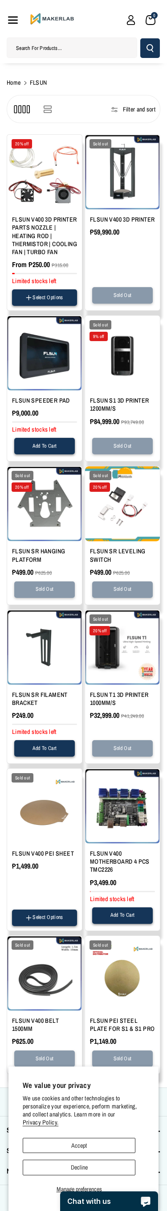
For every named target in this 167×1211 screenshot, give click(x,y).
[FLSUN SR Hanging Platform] (44, 503)
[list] (47, 109)
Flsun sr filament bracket (40, 699)
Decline (79, 1167)
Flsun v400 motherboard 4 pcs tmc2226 (120, 861)
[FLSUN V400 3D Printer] (122, 172)
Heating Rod (27, 306)
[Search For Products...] (150, 48)
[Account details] (131, 20)
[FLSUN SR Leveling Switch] (122, 503)
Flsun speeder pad (41, 400)
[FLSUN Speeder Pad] (44, 353)
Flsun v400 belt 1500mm (35, 1025)
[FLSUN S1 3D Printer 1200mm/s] (122, 353)
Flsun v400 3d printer (122, 219)
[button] (13, 20)
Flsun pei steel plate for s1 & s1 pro (122, 1025)
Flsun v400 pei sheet (43, 853)
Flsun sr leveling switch (118, 555)
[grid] (22, 109)
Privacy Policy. (41, 1122)
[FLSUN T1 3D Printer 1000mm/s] (122, 647)
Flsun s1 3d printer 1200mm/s (119, 404)
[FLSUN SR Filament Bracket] (44, 647)
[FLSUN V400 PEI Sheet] (44, 806)
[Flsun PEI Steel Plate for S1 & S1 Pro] (122, 973)
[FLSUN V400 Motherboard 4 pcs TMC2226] (122, 806)
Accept (79, 1145)
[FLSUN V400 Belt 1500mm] (44, 973)
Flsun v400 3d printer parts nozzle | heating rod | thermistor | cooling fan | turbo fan (44, 235)
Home (13, 82)
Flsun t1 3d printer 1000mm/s (119, 699)
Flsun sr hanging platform (38, 555)
